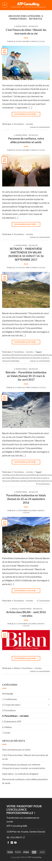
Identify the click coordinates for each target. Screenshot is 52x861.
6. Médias (14, 609)
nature (12, 475)
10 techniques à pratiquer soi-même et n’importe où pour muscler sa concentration (23, 766)
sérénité (5, 355)
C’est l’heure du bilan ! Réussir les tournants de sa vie (26, 31)
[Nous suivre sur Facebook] (8, 842)
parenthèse (31, 475)
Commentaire (43, 600)
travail (33, 355)
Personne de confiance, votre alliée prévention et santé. (26, 140)
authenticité (14, 355)
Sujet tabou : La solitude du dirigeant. (20, 773)
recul (49, 475)
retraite (33, 358)
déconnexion (21, 475)
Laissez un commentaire (40, 127)
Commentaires (43, 484)
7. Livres (6, 732)
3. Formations (9, 710)
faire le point (42, 358)
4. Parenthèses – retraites (26, 26)
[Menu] (4, 5)
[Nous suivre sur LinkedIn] (12, 842)
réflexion (14, 358)
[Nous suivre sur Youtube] (15, 842)
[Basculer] (49, 699)
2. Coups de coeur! (11, 704)
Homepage (7, 693)
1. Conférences (9, 699)
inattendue (14, 361)
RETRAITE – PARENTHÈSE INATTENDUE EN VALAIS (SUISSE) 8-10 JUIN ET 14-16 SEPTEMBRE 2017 (26, 254)
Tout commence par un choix (16, 749)
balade (39, 355)
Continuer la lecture (26, 114)
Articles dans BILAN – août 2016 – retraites (26, 613)
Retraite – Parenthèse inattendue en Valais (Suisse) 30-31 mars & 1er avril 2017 (26, 376)
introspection (25, 355)
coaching (5, 475)
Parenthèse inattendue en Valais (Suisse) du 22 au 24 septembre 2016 (26, 499)
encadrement (23, 358)
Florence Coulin (37, 41)
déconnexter (41, 475)
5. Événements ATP (11, 721)
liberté (45, 355)
